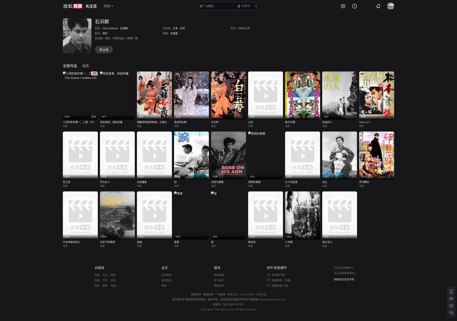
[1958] (117, 133)
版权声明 (213, 299)
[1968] (191, 73)
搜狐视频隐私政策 (195, 299)
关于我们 (219, 280)
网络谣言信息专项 (344, 279)
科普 (97, 280)
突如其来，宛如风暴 (111, 122)
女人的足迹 (291, 182)
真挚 (176, 242)
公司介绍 (261, 294)
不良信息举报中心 (344, 267)
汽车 (105, 280)
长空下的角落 (107, 242)
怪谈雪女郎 (180, 122)
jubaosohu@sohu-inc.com (272, 299)
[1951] (302, 193)
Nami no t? (364, 122)
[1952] (214, 193)
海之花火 (327, 242)
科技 (113, 280)
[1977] (114, 73)
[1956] (154, 133)
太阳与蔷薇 (217, 182)
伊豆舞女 (364, 182)
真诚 (139, 242)
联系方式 (233, 294)
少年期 (289, 242)
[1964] (228, 73)
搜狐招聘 (208, 294)
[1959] (80, 133)
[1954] (376, 133)
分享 (106, 49)
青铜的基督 (254, 182)
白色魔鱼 (142, 182)
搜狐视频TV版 (280, 285)
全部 (97, 275)
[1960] (376, 73)
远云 (324, 182)
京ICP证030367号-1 (233, 304)
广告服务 (220, 294)
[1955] (339, 133)
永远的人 (327, 122)
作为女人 (105, 182)
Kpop (105, 275)
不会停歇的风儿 (71, 242)
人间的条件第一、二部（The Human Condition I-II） (78, 122)
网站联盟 (219, 275)
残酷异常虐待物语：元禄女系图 (153, 122)
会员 (164, 268)
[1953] (154, 193)
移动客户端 (278, 275)
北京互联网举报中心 (345, 273)
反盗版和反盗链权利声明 (234, 299)
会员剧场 (166, 280)
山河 (250, 122)
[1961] (339, 73)
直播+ (288, 280)
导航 (107, 6)
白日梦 (215, 122)
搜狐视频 (73, 6)
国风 (97, 285)
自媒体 (99, 268)
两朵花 (252, 242)
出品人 (114, 285)
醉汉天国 (290, 122)
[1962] (265, 73)
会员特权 (166, 275)
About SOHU (247, 294)
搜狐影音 (277, 280)
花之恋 (66, 182)
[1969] (154, 73)
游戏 (113, 275)
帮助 (163, 285)
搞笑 (105, 285)
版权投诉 (219, 285)
